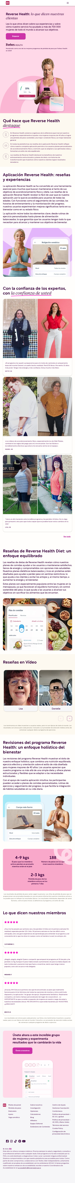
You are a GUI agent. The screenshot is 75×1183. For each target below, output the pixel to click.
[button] (67, 2)
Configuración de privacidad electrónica (61, 1132)
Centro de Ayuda (58, 1105)
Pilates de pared (14, 1105)
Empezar (15, 36)
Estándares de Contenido (40, 1126)
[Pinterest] (20, 1141)
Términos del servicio (60, 1125)
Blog (32, 1117)
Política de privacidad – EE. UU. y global (61, 1115)
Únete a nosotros (23, 1050)
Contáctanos (57, 1111)
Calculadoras (35, 1114)
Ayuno (10, 1114)
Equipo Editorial (36, 1123)
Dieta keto (12, 1111)
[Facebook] (7, 1141)
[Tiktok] (11, 1141)
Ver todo (67, 536)
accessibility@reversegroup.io (29, 1167)
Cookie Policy (57, 1128)
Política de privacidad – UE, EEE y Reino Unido (61, 1120)
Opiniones (34, 1111)
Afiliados (33, 1120)
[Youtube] (24, 1141)
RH (10, 1148)
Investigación (35, 1108)
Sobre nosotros (36, 1105)
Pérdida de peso (14, 1108)
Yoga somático (14, 1117)
